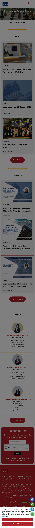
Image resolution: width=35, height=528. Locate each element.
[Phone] (32, 514)
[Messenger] (32, 509)
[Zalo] (32, 499)
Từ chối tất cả (17, 524)
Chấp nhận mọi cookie (17, 520)
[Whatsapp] (32, 504)
